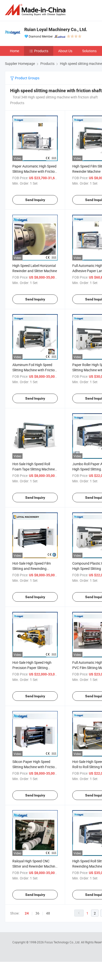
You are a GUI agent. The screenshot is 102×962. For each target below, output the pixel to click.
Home (14, 50)
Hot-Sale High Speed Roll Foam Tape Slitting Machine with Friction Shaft (33, 469)
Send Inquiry (35, 200)
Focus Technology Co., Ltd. (63, 942)
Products (41, 50)
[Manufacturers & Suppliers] (36, 10)
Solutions (89, 50)
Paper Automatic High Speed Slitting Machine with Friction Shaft (34, 171)
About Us (65, 50)
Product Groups (26, 78)
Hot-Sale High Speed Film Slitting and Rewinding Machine (31, 568)
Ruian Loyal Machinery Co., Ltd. (55, 29)
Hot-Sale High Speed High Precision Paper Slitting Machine (31, 667)
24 (27, 913)
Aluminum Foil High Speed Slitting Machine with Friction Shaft (34, 369)
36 (37, 913)
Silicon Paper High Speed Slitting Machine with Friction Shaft (34, 766)
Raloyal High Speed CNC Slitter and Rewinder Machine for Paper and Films (34, 866)
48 (48, 913)
